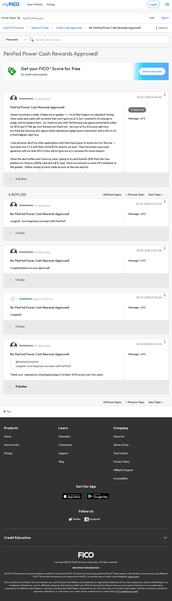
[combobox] (98, 40)
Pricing (51, 4)
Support (63, 453)
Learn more (133, 576)
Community (65, 444)
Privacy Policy (121, 461)
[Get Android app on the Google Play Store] (98, 496)
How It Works (35, 4)
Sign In (165, 17)
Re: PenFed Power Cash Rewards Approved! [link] (114, 27)
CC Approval (137, 110)
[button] (165, 94)
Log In (153, 4)
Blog (61, 461)
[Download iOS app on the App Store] (72, 496)
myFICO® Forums (33, 18)
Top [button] (9, 411)
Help (152, 17)
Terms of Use (121, 444)
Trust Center (120, 453)
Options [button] (162, 27)
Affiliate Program (123, 470)
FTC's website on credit (127, 591)
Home (7, 436)
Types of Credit (40, 27)
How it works (11, 444)
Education (64, 436)
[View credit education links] (165, 537)
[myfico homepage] (11, 4)
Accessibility (120, 478)
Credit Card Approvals (69, 27)
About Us (118, 436)
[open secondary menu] (167, 4)
